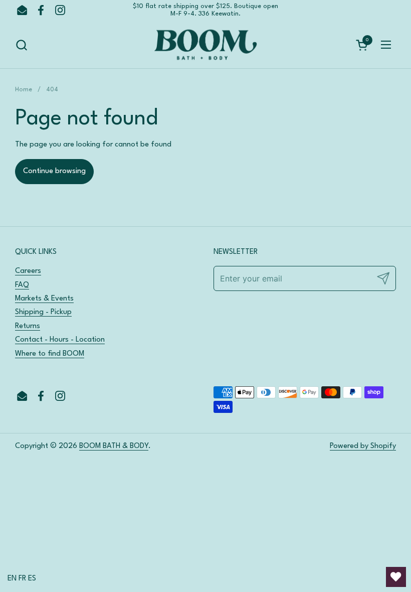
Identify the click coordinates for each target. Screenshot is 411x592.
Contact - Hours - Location (60, 340)
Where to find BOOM (49, 354)
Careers (28, 271)
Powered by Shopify (363, 446)
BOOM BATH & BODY (113, 446)
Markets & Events (44, 299)
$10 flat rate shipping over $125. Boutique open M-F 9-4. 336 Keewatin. (205, 10)
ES (32, 578)
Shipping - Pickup (43, 312)
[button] (21, 45)
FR (22, 578)
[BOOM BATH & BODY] (205, 45)
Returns (27, 326)
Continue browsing (54, 171)
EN (12, 578)
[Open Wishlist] (396, 577)
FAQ (22, 285)
